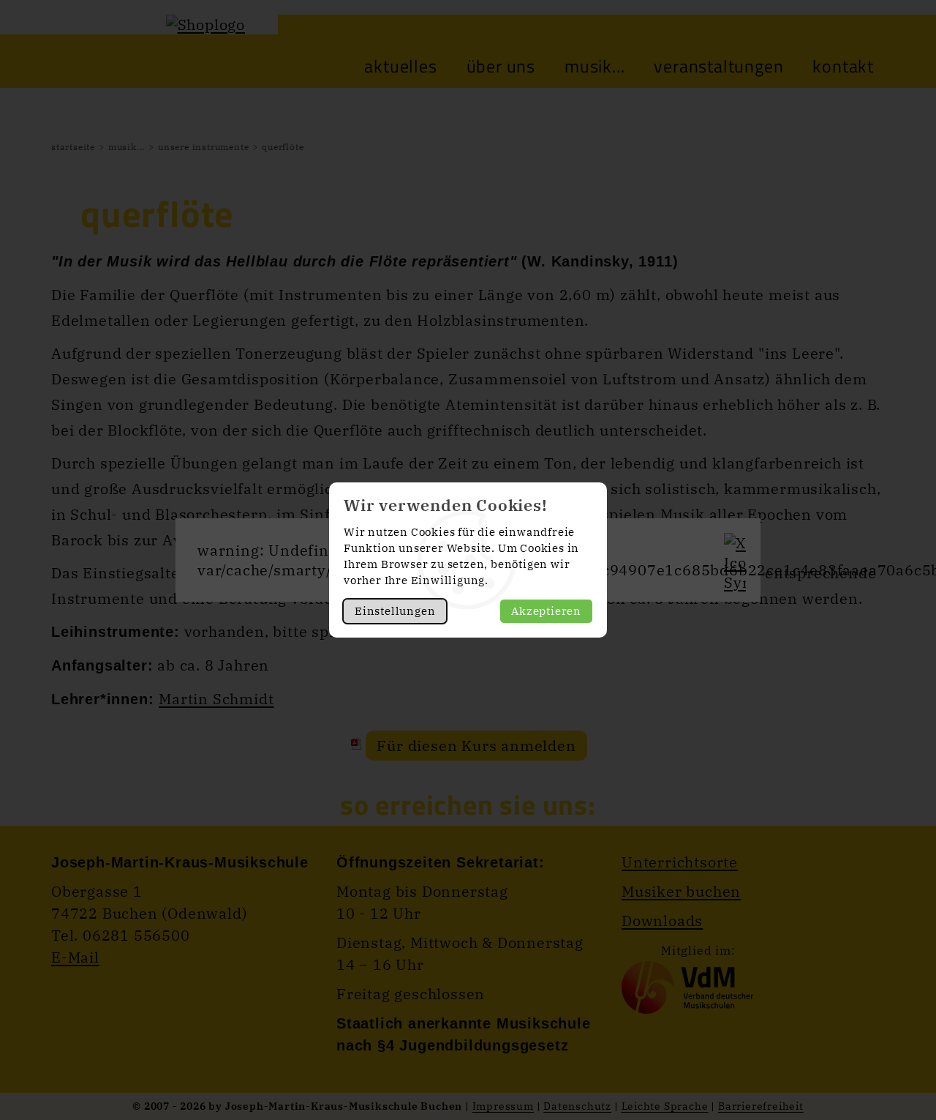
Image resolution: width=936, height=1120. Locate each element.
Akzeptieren (546, 611)
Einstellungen (395, 611)
